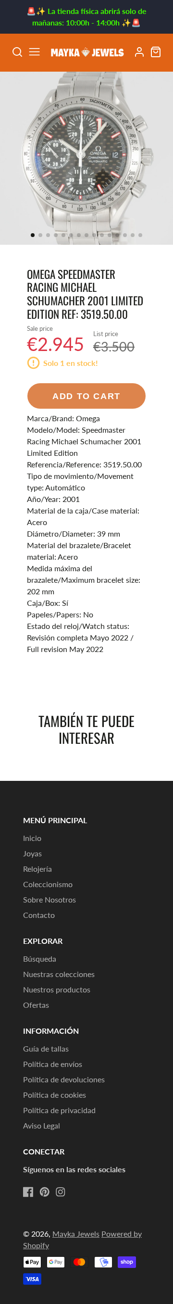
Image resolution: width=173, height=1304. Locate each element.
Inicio (32, 837)
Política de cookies (54, 1094)
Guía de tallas (46, 1048)
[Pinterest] (44, 1192)
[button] (33, 235)
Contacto (39, 914)
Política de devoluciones (64, 1079)
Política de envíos (52, 1063)
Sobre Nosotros (49, 899)
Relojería (37, 868)
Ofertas (36, 1004)
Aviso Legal (41, 1125)
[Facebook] (28, 1192)
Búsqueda (39, 958)
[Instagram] (60, 1192)
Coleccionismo (48, 884)
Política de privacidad (59, 1110)
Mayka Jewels (75, 1233)
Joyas (32, 853)
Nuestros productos (56, 989)
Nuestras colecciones (59, 973)
